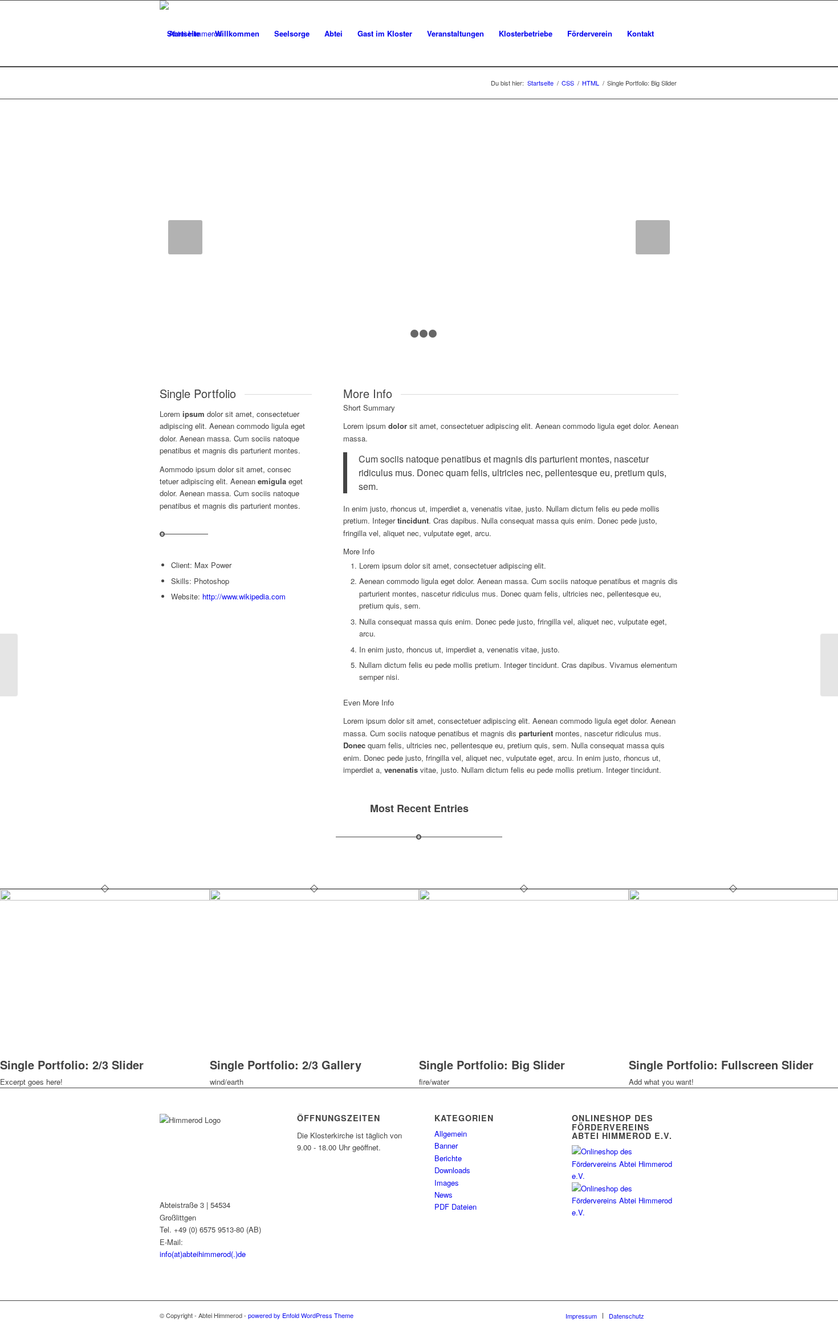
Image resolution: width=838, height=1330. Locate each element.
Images (446, 1182)
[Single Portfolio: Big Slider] (524, 897)
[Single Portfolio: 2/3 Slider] (105, 897)
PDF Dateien (455, 1206)
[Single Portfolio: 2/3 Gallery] (315, 897)
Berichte (448, 1158)
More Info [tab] (359, 551)
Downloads (452, 1170)
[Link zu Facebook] (669, 1315)
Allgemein (450, 1133)
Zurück (185, 237)
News (443, 1194)
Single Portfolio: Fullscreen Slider (721, 1064)
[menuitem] (184, 34)
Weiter (653, 237)
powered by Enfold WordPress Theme (300, 1315)
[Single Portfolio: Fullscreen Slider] (9, 665)
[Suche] (171, 100)
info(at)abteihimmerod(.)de (203, 1253)
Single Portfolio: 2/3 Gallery (285, 1064)
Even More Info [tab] (368, 702)
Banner (446, 1145)
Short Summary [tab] (369, 407)
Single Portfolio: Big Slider (492, 1064)
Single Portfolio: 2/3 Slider (72, 1064)
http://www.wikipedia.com (244, 596)
